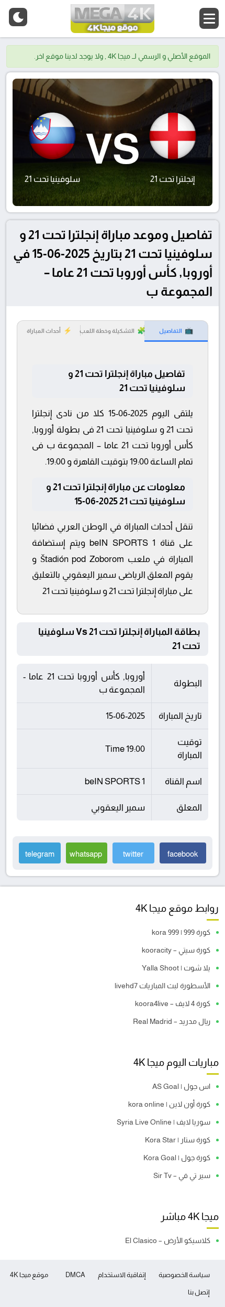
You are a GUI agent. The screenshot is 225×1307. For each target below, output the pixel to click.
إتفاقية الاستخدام (122, 1275)
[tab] (176, 331)
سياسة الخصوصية (184, 1275)
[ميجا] (112, 18)
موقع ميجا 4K (29, 1275)
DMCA (75, 1275)
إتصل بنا (199, 1292)
